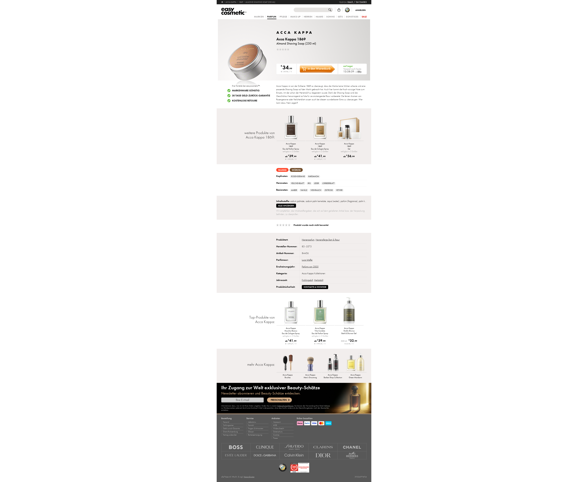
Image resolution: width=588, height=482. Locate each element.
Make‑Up (295, 17)
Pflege (283, 17)
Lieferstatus (252, 422)
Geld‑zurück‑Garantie (231, 428)
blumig (282, 170)
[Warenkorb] (338, 9)
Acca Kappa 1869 (291, 39)
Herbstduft (318, 280)
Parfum (271, 17)
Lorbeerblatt (328, 183)
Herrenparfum (308, 239)
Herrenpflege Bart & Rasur (328, 239)
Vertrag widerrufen (230, 435)
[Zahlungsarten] (332, 423)
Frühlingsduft (307, 280)
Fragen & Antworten (255, 428)
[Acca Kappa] (294, 32)
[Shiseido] (294, 447)
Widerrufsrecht (278, 428)
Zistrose (329, 190)
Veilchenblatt (297, 183)
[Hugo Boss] (236, 447)
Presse (275, 438)
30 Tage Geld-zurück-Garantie (251, 95)
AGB (275, 425)
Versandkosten (249, 477)
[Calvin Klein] (294, 455)
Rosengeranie (298, 176)
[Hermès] (352, 455)
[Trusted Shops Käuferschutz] (347, 9)
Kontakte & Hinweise (315, 287)
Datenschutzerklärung (285, 406)
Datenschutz (278, 431)
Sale (364, 17)
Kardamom (313, 176)
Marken (259, 17)
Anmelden (360, 10)
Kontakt (251, 425)
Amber (294, 190)
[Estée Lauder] (236, 455)
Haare (319, 17)
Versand (226, 422)
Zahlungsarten (228, 425)
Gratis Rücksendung (230, 431)
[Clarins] (323, 447)
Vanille (303, 190)
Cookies (276, 435)
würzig (296, 170)
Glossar (251, 431)
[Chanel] (352, 447)
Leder (316, 183)
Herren (308, 17)
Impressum (277, 422)
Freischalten (279, 400)
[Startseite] (222, 2)
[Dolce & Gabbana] (265, 455)
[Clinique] (265, 447)
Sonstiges (352, 17)
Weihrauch (316, 190)
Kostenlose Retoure (244, 100)
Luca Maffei (307, 260)
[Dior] (323, 455)
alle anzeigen (286, 205)
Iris (309, 183)
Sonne (330, 17)
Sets (340, 17)
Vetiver (339, 190)
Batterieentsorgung (255, 435)
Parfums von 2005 (310, 266)
